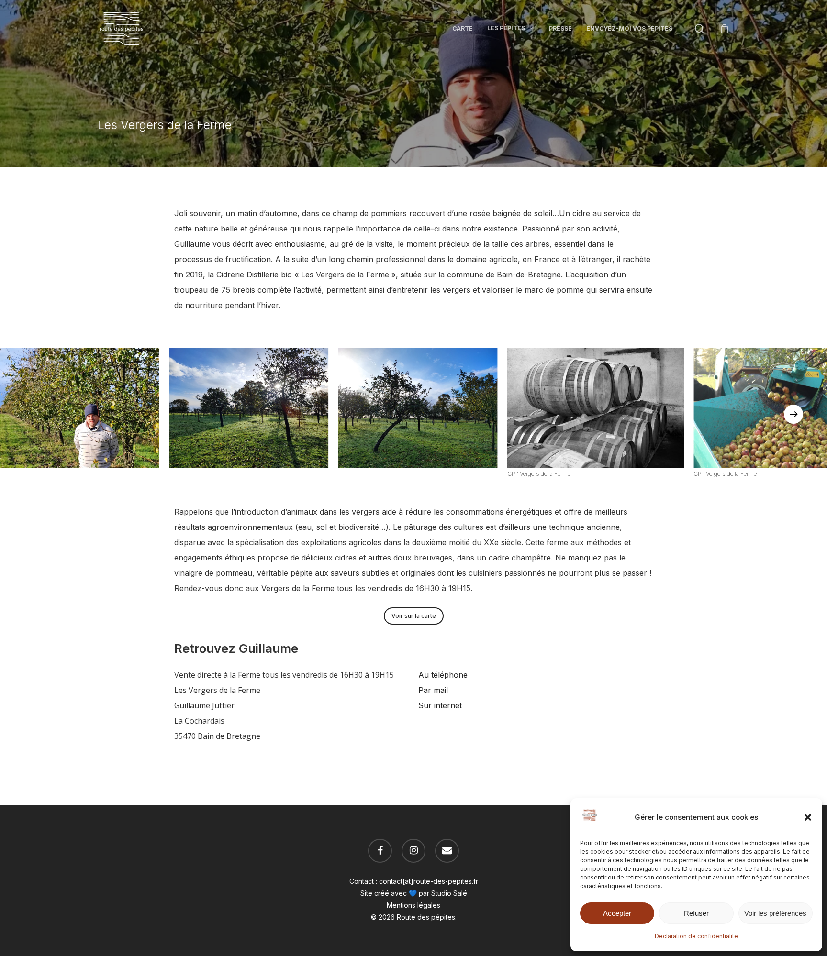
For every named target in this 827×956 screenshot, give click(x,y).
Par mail (433, 690)
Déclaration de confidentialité (696, 936)
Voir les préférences (775, 913)
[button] (808, 817)
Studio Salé (449, 893)
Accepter (617, 913)
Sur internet (440, 705)
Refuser (696, 913)
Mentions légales (413, 905)
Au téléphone (444, 675)
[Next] (793, 414)
